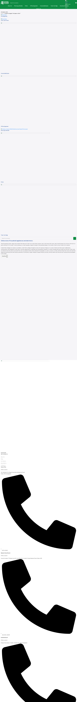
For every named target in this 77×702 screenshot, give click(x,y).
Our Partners (3, 461)
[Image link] (25, 405)
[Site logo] (5, 2)
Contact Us (3, 465)
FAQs (2, 459)
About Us (3, 457)
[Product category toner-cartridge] (38, 125)
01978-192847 (68, 4)
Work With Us (3, 463)
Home (2, 13)
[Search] (24, 3)
